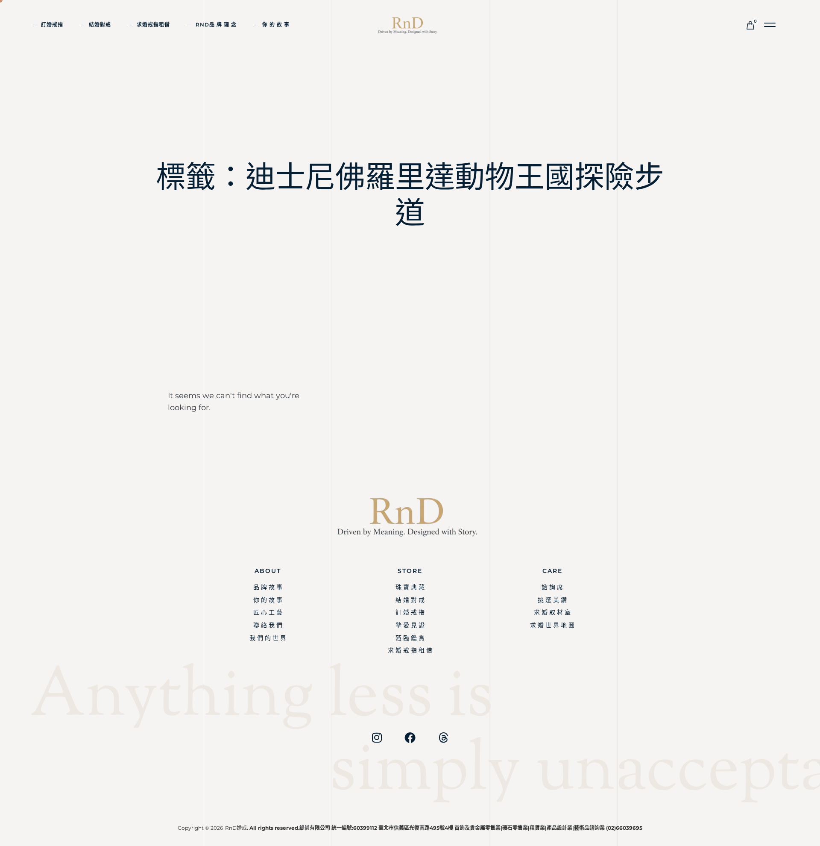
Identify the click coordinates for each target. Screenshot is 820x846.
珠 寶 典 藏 (410, 587)
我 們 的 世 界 (267, 638)
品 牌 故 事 (267, 587)
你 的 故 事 (276, 24)
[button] (770, 25)
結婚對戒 (100, 24)
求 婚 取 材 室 (552, 612)
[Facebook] (410, 737)
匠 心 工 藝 (267, 612)
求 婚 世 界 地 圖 (552, 625)
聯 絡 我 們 (267, 625)
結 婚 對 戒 (410, 600)
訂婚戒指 (52, 24)
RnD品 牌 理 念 (216, 24)
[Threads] (443, 737)
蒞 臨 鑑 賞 (410, 638)
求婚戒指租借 (153, 24)
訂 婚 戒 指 (410, 612)
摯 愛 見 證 (410, 625)
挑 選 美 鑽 (552, 600)
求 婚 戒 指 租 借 (410, 650)
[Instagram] (376, 737)
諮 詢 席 (552, 587)
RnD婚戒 (236, 828)
